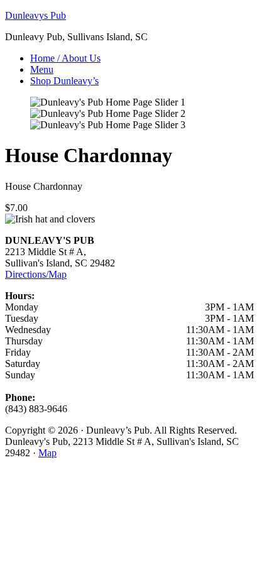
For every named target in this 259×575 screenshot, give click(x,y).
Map (47, 452)
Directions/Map (36, 274)
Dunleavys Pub (35, 15)
